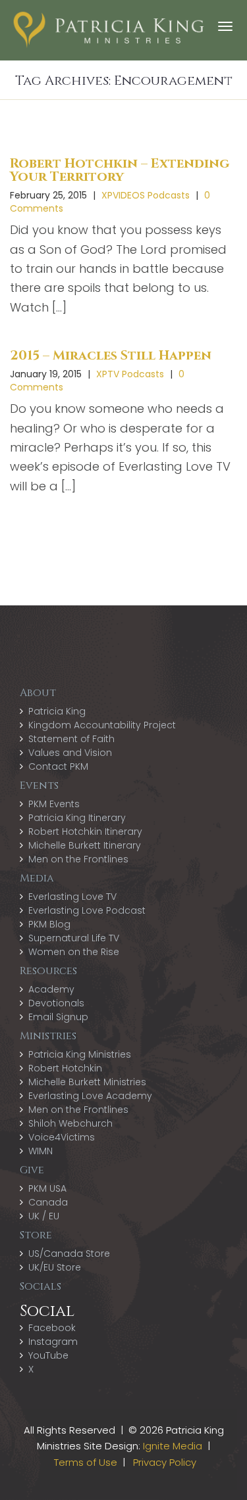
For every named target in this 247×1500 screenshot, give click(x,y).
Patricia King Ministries (79, 1054)
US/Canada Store (69, 1253)
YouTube (48, 1355)
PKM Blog (49, 924)
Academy (51, 989)
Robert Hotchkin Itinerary (85, 831)
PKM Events (54, 803)
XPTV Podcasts (130, 374)
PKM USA (47, 1188)
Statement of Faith (71, 738)
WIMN (40, 1151)
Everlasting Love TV (72, 896)
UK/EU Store (54, 1267)
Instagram (53, 1341)
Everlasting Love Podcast (87, 910)
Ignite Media (172, 1446)
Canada (48, 1202)
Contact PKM (58, 766)
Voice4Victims (61, 1137)
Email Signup (58, 1016)
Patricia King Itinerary (77, 817)
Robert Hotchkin (65, 1068)
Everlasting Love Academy (90, 1095)
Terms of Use (85, 1462)
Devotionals (56, 1003)
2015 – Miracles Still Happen (110, 355)
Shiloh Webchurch (70, 1123)
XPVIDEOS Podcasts (145, 195)
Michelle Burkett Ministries (87, 1082)
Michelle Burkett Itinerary (84, 845)
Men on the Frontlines (78, 859)
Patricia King (57, 711)
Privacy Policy (164, 1462)
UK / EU (43, 1216)
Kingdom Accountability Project (102, 725)
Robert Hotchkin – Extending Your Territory (119, 169)
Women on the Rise (73, 951)
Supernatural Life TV (73, 938)
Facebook (52, 1327)
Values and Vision (70, 752)
